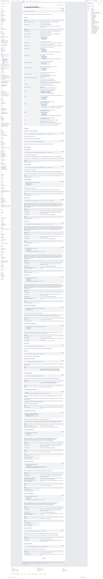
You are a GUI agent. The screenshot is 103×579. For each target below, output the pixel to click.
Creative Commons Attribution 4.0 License (44, 562)
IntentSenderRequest (52, 106)
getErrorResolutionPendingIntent (45, 62)
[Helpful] (61, 5)
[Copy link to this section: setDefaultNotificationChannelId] (36, 410)
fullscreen (100, 3)
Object (46, 38)
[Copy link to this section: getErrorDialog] (30, 197)
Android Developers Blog (15, 569)
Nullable (26, 45)
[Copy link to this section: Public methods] (31, 147)
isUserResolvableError (43, 84)
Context (42, 63)
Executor (42, 37)
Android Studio (64, 569)
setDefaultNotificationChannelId (45, 91)
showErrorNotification (43, 123)
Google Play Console (64, 570)
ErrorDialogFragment (27, 455)
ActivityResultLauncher (45, 106)
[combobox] (89, 1)
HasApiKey (42, 38)
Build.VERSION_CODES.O (50, 90)
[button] (5, 11)
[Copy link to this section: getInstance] (29, 351)
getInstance (42, 77)
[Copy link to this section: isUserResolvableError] (33, 373)
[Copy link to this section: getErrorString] (30, 343)
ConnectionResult (44, 64)
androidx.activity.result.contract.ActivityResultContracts (47, 229)
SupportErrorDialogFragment (28, 457)
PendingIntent (29, 62)
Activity (42, 49)
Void (29, 36)
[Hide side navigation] (10, 577)
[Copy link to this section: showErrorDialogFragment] (34, 429)
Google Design (39, 570)
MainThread (26, 392)
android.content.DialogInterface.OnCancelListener (49, 267)
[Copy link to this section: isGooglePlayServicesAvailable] (36, 358)
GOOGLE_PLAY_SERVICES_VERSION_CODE (45, 24)
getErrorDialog (42, 45)
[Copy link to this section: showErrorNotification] (33, 528)
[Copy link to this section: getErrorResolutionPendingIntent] (37, 305)
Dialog (28, 45)
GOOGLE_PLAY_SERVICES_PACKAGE (44, 21)
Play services (6, 1)
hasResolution (27, 314)
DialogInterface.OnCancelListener (50, 58)
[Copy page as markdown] (43, 7)
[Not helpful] (63, 5)
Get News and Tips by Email (15, 570)
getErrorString (36, 346)
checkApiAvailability (43, 36)
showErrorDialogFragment (44, 103)
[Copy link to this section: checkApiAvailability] (32, 149)
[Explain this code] (61, 10)
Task (28, 36)
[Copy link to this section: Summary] (28, 17)
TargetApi (42, 90)
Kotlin (60, 8)
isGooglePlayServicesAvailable (45, 76)
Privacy (15, 577)
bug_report (99, 3)
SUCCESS (41, 237)
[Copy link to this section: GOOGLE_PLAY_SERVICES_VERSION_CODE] (41, 138)
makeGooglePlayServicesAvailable (39, 393)
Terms (12, 577)
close (101, 3)
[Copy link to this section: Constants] (29, 128)
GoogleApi (41, 152)
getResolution (35, 314)
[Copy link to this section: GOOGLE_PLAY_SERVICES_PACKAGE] (38, 131)
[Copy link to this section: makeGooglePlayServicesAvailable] (37, 389)
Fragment (46, 45)
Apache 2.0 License (61, 562)
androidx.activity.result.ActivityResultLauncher (49, 478)
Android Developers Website (40, 569)
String (33, 21)
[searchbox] (5, 3)
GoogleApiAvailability (31, 11)
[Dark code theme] (63, 10)
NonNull (30, 21)
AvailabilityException (45, 158)
